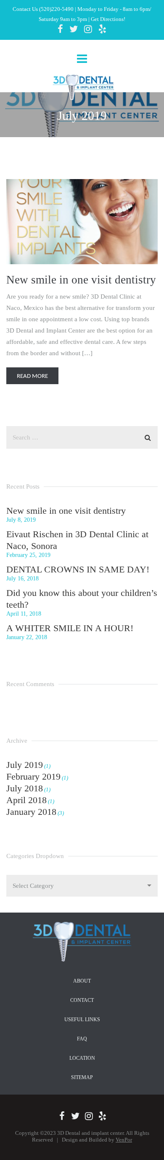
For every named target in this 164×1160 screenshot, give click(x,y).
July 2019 (24, 764)
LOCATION (82, 1058)
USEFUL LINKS (82, 1019)
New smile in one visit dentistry (81, 279)
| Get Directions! (106, 19)
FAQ (82, 1039)
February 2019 (33, 776)
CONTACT (82, 1000)
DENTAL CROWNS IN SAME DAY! (77, 569)
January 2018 (31, 811)
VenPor (124, 1140)
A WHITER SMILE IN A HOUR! (69, 628)
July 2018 (24, 788)
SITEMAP (82, 1077)
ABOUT (82, 981)
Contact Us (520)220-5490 (43, 9)
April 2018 (26, 800)
